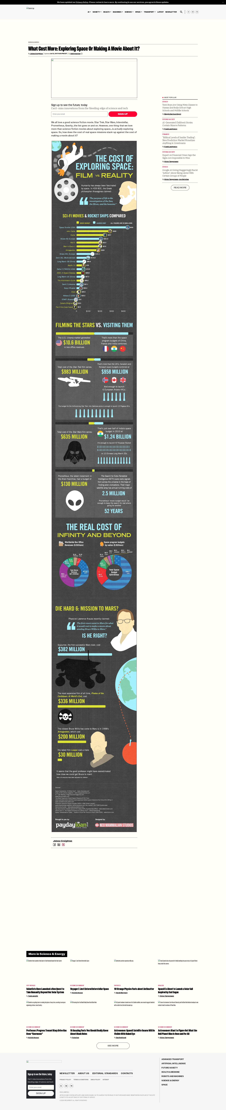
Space (138, 12)
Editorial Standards (105, 1073)
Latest (160, 12)
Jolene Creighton (36, 54)
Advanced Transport (172, 1059)
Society (96, 12)
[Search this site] (181, 12)
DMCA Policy (95, 1079)
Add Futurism (75, 54)
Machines (117, 12)
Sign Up (123, 114)
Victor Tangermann (171, 162)
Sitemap (106, 1079)
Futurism (75, 1038)
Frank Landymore (170, 129)
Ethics (165, 102)
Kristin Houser (77, 993)
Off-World (30, 985)
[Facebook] (54, 844)
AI (88, 12)
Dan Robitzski (121, 1038)
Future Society (168, 119)
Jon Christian (184, 179)
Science (128, 12)
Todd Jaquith (33, 996)
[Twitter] (63, 844)
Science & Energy (33, 42)
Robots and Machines (172, 1076)
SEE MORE (113, 1046)
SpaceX (161, 985)
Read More (180, 187)
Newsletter (171, 12)
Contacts (127, 1073)
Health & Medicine (170, 1072)
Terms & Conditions (80, 1079)
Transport (149, 12)
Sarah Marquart (121, 993)
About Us (83, 1073)
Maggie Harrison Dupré (172, 114)
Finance (165, 134)
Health (106, 12)
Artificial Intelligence (173, 1063)
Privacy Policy (82, 2)
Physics (117, 985)
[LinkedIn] (59, 844)
